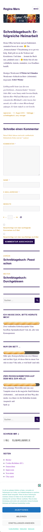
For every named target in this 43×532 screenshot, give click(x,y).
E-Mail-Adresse (11, 192)
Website (7, 204)
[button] (39, 485)
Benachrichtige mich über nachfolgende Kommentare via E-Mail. (17, 229)
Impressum (31, 529)
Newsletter (10, 473)
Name (6, 180)
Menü (36, 9)
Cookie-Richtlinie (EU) (14, 463)
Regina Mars (11, 9)
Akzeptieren (21, 510)
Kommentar (9, 144)
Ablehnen (21, 516)
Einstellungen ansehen (21, 523)
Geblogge (30, 113)
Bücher (8, 459)
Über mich (10, 476)
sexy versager (20, 115)
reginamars (7, 113)
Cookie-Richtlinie (14, 529)
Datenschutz (23, 529)
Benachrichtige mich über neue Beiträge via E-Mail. (21, 237)
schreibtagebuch (9, 115)
